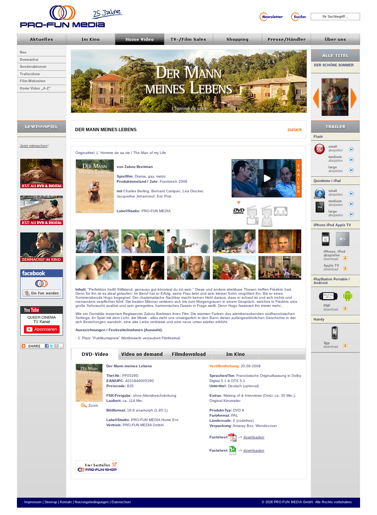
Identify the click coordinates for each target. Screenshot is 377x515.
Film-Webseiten (33, 81)
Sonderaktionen (33, 67)
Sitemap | (52, 502)
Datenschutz (121, 502)
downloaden (253, 437)
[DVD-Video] (239, 208)
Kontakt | (67, 502)
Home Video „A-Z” (35, 88)
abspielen (335, 148)
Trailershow (30, 74)
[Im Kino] (281, 208)
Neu (23, 52)
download (334, 255)
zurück (295, 129)
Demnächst (29, 60)
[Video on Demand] (253, 213)
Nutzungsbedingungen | (92, 502)
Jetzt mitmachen (33, 146)
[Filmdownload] (267, 214)
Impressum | (33, 502)
